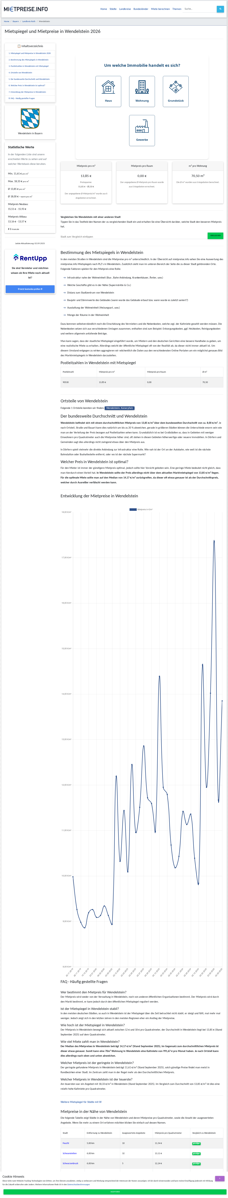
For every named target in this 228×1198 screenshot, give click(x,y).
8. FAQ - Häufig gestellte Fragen (22, 98)
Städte (113, 9)
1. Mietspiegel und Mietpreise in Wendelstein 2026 (30, 53)
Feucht (66, 1143)
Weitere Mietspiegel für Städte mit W (81, 1102)
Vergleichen (215, 236)
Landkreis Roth (28, 21)
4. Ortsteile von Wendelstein (20, 73)
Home (103, 9)
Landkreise (125, 9)
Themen (176, 9)
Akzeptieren (115, 1192)
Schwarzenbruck (70, 1163)
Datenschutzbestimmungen (78, 1185)
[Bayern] (30, 119)
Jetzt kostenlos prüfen (30, 289)
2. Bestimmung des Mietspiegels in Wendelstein (28, 60)
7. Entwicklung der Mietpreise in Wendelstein (27, 92)
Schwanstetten (70, 1153)
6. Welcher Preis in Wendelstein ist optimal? (27, 86)
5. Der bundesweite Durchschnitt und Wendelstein (29, 79)
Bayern (16, 21)
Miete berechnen (160, 9)
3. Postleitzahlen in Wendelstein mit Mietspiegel (29, 66)
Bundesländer (141, 9)
